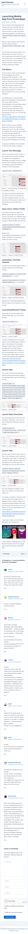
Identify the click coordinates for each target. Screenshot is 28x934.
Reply (5, 588)
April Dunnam (7, 2)
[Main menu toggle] (24, 4)
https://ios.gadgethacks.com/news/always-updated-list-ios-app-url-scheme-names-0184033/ (14, 119)
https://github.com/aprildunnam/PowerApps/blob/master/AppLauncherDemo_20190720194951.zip (14, 514)
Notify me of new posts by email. (13, 912)
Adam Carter (12, 796)
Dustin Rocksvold (13, 597)
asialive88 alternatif (14, 762)
